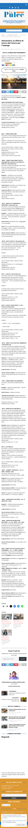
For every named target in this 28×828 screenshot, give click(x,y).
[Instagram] (15, 7)
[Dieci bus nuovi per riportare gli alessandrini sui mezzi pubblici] (4, 718)
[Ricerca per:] (14, 30)
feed (14, 809)
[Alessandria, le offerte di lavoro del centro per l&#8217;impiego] (6, 617)
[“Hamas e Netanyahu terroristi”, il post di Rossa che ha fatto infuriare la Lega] (4, 726)
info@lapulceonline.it (6, 788)
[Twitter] (12, 7)
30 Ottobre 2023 (13, 729)
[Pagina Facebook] (9, 7)
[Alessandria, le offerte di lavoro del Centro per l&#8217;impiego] (18, 617)
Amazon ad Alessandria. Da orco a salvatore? (17, 710)
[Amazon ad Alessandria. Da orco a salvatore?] (4, 711)
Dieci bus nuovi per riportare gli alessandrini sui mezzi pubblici (17, 717)
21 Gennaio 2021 (13, 712)
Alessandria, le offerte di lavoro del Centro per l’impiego (18, 622)
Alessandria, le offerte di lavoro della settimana (5, 638)
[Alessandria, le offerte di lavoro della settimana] (6, 633)
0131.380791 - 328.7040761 (7, 787)
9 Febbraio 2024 (6, 49)
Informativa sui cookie (11, 822)
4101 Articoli (14, 684)
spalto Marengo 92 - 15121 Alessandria (10, 785)
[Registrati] (18, 7)
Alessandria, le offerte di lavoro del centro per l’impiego (6, 622)
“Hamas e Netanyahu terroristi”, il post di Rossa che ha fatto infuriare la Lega (17, 726)
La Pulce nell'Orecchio (17, 49)
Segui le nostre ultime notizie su (14, 70)
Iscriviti (23, 659)
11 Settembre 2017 (13, 720)
